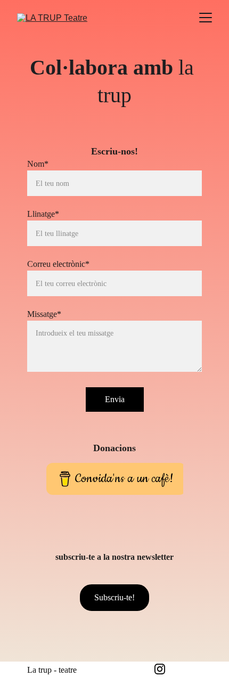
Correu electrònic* (58, 263)
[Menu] (205, 17)
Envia (115, 399)
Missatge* (44, 314)
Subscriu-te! (114, 597)
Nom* (37, 163)
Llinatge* (43, 213)
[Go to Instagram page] (159, 669)
